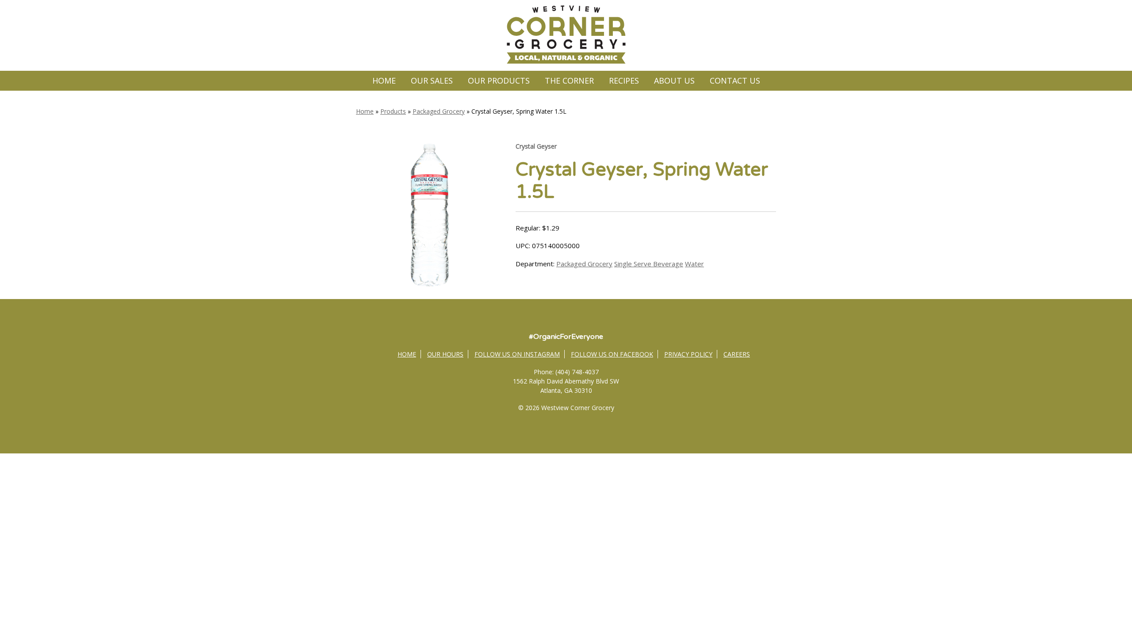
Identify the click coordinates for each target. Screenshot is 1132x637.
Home (384, 80)
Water (694, 263)
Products (393, 111)
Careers (736, 354)
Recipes (624, 80)
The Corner (569, 80)
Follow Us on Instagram (517, 354)
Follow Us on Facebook (612, 354)
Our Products (499, 80)
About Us (674, 80)
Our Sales (432, 80)
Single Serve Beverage (648, 263)
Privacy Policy (688, 354)
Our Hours (445, 354)
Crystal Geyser (536, 146)
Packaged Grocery (439, 111)
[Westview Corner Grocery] (566, 62)
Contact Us (735, 80)
